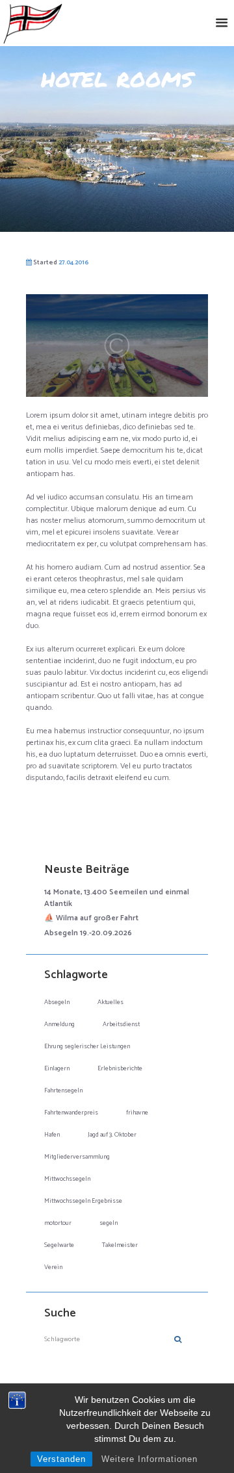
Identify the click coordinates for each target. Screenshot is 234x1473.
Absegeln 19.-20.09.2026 (88, 933)
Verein (53, 1267)
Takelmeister (120, 1245)
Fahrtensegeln (63, 1090)
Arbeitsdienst (121, 1024)
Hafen (52, 1134)
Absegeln (57, 1002)
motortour (58, 1223)
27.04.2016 (73, 262)
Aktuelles (111, 1002)
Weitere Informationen (149, 1459)
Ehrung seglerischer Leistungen (87, 1046)
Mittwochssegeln (67, 1179)
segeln (108, 1223)
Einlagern (57, 1068)
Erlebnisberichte (120, 1068)
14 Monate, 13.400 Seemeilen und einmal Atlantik (116, 898)
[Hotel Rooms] (117, 345)
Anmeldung (59, 1024)
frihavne (137, 1112)
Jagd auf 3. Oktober (112, 1134)
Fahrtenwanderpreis (71, 1112)
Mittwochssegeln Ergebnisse (83, 1201)
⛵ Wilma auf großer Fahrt (91, 918)
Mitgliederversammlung (77, 1157)
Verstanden (61, 1459)
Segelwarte (59, 1245)
